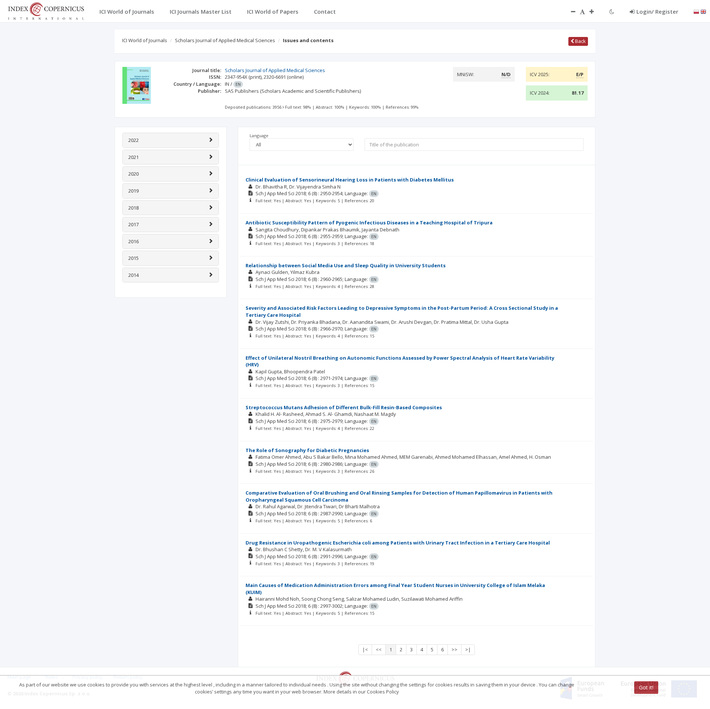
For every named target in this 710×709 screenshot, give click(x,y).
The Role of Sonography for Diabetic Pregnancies (307, 450)
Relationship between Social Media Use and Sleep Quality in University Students (346, 265)
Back (580, 41)
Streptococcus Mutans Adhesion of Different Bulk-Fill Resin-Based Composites (344, 407)
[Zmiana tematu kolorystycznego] (612, 11)
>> (454, 649)
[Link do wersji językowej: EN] (703, 11)
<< (379, 649)
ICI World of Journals (144, 40)
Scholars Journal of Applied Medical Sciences (225, 40)
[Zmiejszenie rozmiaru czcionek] (569, 11)
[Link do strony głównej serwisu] (46, 10)
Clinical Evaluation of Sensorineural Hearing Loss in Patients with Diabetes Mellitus (350, 179)
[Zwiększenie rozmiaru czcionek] (595, 11)
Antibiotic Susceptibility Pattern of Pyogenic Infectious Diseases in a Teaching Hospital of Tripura (369, 222)
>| (468, 649)
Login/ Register (657, 11)
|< (365, 649)
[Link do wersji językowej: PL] (696, 11)
